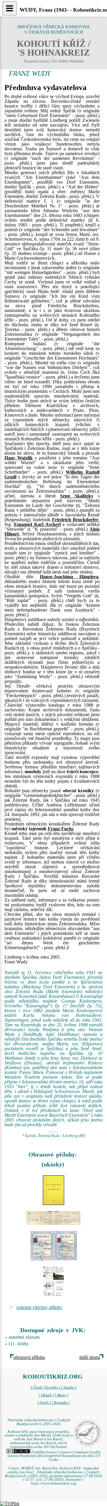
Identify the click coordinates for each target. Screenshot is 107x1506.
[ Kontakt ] (61, 1403)
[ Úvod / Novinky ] (45, 1387)
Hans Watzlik (18, 457)
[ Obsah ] (46, 1395)
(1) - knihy (19, 1343)
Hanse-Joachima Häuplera (69, 576)
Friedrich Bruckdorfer (75, 519)
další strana (89, 1357)
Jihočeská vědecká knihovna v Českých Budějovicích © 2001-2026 (38, 1422)
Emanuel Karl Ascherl (37, 524)
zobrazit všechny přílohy (39, 1307)
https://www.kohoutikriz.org (53, 1483)
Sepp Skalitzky (76, 495)
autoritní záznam (24, 1337)
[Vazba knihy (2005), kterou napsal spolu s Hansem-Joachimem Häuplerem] (53, 1190)
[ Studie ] (68, 1387)
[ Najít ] (44, 1403)
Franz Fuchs (60, 828)
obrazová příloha (29, 1357)
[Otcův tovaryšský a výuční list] (53, 1246)
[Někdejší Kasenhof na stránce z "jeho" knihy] (53, 1281)
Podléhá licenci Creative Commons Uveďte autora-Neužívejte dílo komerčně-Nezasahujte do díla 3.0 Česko (54, 1456)
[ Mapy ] (62, 1395)
